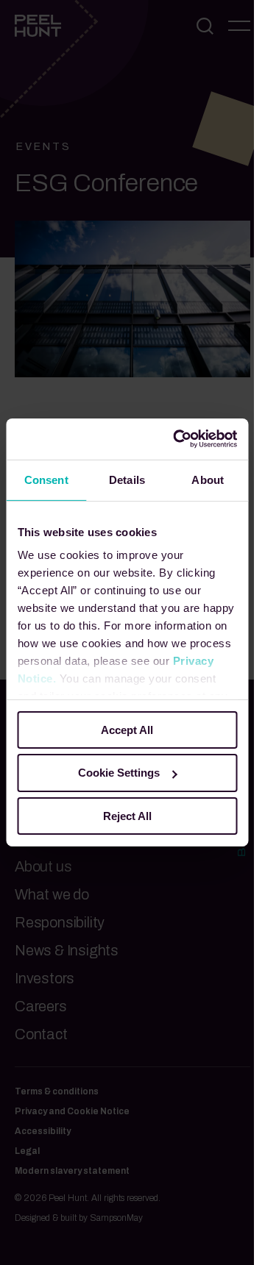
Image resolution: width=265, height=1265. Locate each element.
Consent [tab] (46, 479)
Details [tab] (127, 479)
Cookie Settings (119, 772)
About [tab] (207, 479)
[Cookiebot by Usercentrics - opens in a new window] (178, 439)
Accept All (127, 729)
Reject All (127, 816)
